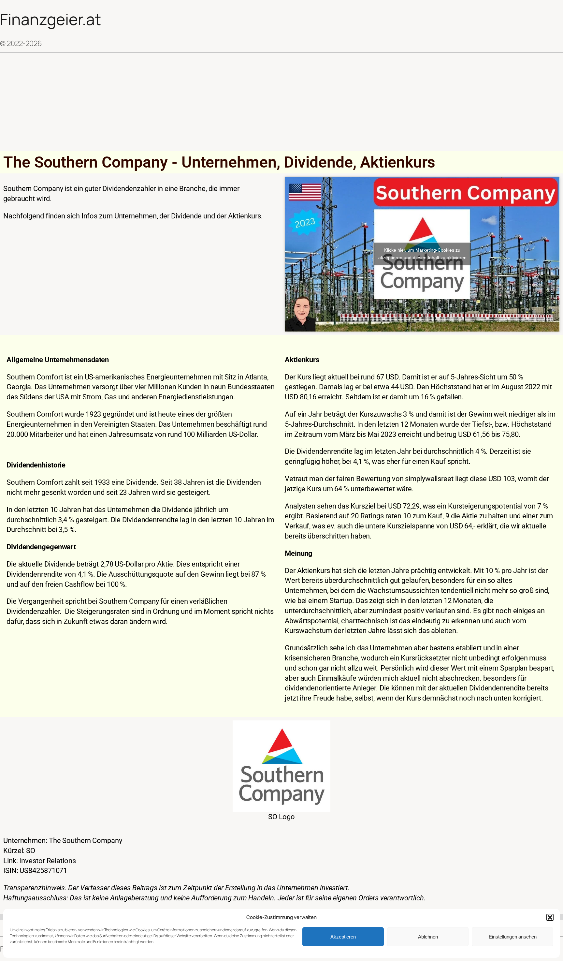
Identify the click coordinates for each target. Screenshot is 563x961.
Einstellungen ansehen (513, 936)
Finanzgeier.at (50, 19)
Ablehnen (428, 936)
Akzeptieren (343, 936)
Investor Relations (47, 861)
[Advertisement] (281, 102)
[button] (550, 917)
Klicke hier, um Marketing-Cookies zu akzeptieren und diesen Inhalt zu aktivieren (422, 253)
